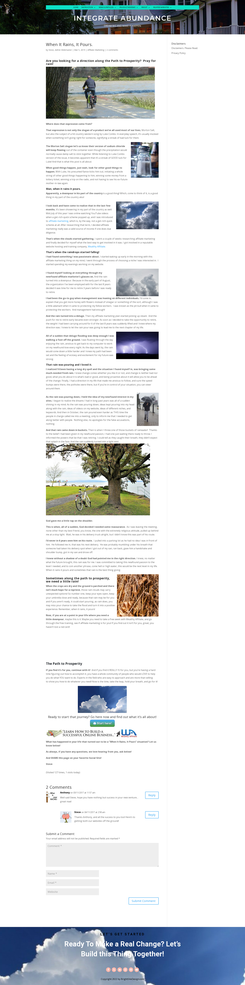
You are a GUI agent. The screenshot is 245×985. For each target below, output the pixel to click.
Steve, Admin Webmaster (60, 50)
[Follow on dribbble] (131, 969)
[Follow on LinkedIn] (119, 969)
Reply (152, 795)
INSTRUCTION (87, 7)
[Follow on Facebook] (108, 969)
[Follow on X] (114, 969)
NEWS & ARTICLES (106, 7)
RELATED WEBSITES (161, 7)
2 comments (112, 50)
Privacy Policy (178, 53)
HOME (75, 7)
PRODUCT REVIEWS (127, 7)
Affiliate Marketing (95, 50)
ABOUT (144, 7)
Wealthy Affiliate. (97, 246)
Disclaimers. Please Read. (184, 48)
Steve (77, 812)
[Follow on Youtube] (136, 969)
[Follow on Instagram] (125, 969)
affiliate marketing (58, 221)
